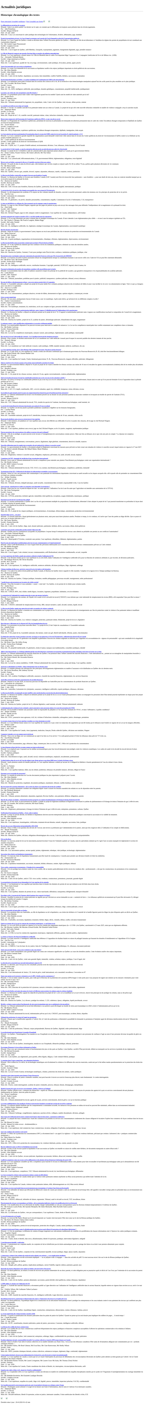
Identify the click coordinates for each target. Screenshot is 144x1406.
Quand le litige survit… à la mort (11, 514)
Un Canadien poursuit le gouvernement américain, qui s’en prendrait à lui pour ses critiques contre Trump (32, 1385)
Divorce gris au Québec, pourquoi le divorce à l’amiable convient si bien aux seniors (26, 162)
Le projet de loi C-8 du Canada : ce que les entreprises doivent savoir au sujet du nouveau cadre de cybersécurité (34, 149)
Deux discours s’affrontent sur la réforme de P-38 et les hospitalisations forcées (24, 623)
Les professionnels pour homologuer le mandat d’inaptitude (18, 1032)
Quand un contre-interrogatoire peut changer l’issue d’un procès (20, 1075)
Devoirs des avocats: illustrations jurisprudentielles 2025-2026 (19, 826)
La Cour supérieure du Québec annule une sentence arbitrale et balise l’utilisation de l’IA (27, 556)
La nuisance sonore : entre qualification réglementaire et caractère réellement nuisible (26, 323)
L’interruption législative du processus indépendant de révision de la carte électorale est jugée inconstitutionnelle (34, 1355)
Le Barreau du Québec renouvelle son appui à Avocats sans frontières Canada (24, 175)
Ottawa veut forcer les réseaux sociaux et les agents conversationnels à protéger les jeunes (27, 363)
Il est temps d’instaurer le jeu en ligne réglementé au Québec (18, 1047)
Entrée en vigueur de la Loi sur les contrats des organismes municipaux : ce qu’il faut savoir (28, 923)
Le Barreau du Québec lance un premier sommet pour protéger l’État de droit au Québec (27, 243)
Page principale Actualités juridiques (13, 21)
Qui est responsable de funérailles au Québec (14, 910)
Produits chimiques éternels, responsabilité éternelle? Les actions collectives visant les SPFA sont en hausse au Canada (36, 1340)
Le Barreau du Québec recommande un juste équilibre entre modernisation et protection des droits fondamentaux (34, 693)
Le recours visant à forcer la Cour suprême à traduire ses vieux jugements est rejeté (25, 721)
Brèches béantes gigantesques (9, 229)
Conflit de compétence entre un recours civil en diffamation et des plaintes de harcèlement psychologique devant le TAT (36, 1160)
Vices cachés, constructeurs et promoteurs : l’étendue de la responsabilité (22, 867)
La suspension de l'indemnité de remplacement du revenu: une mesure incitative (24, 595)
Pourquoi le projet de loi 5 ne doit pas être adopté (15, 499)
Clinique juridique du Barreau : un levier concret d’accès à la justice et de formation (26, 569)
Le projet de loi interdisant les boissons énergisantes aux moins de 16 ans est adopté (25, 406)
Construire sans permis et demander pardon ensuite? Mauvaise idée (21, 529)
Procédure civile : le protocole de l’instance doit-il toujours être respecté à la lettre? (25, 895)
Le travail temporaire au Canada (11, 1216)
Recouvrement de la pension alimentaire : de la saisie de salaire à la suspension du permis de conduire (31, 786)
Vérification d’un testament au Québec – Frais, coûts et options (19, 813)
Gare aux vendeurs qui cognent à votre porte (14, 1132)
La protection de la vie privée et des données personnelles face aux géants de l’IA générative (28, 190)
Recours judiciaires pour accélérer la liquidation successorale (19, 1147)
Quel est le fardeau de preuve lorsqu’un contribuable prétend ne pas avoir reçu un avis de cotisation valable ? (33, 378)
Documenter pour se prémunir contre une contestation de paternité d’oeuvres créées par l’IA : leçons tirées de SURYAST (36, 256)
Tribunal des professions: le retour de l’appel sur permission (18, 1017)
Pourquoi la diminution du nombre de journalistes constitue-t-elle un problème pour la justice (28, 269)
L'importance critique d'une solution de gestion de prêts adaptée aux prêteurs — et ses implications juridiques (33, 1255)
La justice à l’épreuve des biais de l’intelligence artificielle (18, 936)
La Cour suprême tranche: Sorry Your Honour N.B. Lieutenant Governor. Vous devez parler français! (31, 349)
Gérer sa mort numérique (8, 297)
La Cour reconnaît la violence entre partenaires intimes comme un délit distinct (24, 1175)
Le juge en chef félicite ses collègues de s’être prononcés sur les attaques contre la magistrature (29, 203)
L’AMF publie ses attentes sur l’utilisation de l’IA (15, 1283)
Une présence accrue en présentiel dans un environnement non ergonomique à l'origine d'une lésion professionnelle (35, 1188)
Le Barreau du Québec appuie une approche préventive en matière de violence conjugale (27, 608)
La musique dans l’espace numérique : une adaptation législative (20, 1060)
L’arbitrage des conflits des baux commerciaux (15, 1327)
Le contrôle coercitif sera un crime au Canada (14, 106)
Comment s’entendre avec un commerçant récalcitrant (17, 734)
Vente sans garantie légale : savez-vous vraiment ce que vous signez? (21, 950)
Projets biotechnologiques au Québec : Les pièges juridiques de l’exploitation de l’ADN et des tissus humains (32, 79)
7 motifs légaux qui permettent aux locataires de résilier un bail (19, 582)
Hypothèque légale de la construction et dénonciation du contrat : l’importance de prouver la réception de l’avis (34, 1298)
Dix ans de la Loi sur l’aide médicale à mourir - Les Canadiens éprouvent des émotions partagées (29, 336)
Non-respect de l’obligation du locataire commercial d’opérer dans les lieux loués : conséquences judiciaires (33, 1116)
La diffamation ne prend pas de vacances (13, 25)
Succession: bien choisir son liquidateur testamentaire (17, 854)
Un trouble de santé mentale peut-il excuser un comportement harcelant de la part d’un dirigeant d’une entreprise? (34, 393)
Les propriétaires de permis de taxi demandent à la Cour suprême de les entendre (25, 882)
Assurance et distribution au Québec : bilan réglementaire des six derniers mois (24, 666)
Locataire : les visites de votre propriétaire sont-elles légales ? (19, 93)
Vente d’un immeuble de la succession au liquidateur (16, 66)
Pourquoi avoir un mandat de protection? (13, 773)
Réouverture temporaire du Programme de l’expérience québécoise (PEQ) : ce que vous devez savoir (30, 119)
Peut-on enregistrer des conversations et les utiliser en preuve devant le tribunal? (25, 432)
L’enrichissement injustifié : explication (12, 1242)
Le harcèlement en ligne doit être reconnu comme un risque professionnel (22, 747)
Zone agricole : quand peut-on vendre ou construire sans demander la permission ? (25, 486)
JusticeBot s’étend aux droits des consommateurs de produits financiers (22, 680)
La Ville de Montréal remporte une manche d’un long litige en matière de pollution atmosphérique (30, 53)
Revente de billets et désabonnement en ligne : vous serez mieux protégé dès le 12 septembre (28, 282)
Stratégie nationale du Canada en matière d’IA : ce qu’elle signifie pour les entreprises (26, 216)
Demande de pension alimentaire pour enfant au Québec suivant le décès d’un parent (26, 1268)
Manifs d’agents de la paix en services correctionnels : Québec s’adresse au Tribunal (25, 1088)
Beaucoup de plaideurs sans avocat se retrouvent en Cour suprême (20, 419)
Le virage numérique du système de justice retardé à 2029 (18, 1313)
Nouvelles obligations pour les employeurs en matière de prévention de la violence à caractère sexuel (31, 445)
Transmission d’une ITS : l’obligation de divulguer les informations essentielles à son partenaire (29, 471)
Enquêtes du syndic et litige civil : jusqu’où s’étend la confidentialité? (21, 1370)
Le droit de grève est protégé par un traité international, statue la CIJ (21, 963)
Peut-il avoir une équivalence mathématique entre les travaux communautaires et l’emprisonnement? (31, 543)
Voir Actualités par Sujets (34, 21)
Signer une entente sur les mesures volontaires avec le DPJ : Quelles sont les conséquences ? (28, 976)
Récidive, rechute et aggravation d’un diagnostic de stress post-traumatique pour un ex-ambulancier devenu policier (35, 1004)
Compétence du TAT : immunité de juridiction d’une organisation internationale (24, 458)
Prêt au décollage (6, 839)
